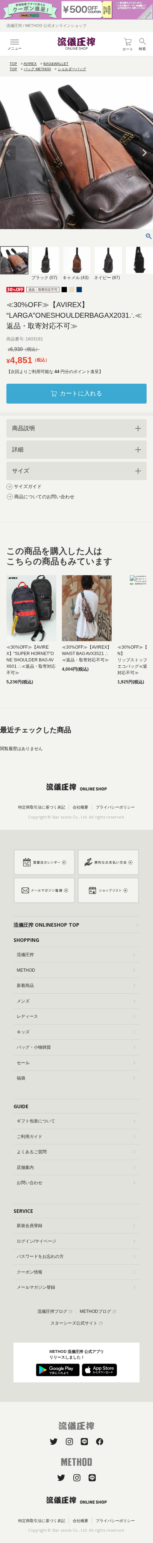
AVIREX (30, 64)
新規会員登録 (29, 1225)
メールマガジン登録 (36, 1287)
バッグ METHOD (37, 69)
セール (23, 1062)
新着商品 (25, 985)
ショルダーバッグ (72, 69)
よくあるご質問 (32, 1151)
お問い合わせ (29, 1182)
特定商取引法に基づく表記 (41, 807)
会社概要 (80, 807)
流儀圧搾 (25, 954)
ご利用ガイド (29, 1136)
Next (144, 153)
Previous (8, 153)
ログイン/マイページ (36, 1241)
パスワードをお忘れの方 (40, 1256)
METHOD (26, 970)
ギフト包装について (36, 1121)
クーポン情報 (29, 1272)
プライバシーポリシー (115, 807)
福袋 (21, 1078)
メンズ (23, 1001)
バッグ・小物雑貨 (34, 1047)
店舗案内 (25, 1167)
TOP (13, 64)
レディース (27, 1016)
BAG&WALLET (55, 64)
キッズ (23, 1031)
